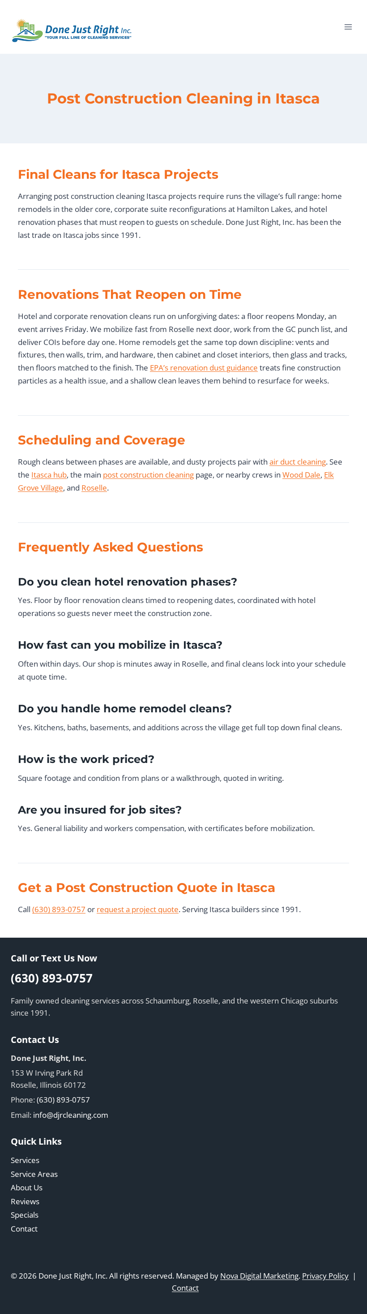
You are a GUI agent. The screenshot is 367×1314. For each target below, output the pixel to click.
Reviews (25, 1201)
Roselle (94, 488)
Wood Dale (301, 475)
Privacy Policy (325, 1276)
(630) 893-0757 (58, 909)
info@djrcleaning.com (70, 1115)
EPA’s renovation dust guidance (204, 367)
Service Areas (34, 1174)
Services (25, 1160)
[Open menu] (348, 27)
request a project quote (138, 909)
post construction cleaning (148, 475)
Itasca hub (49, 475)
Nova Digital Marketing (259, 1276)
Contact (24, 1229)
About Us (27, 1187)
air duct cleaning (297, 462)
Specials (24, 1215)
